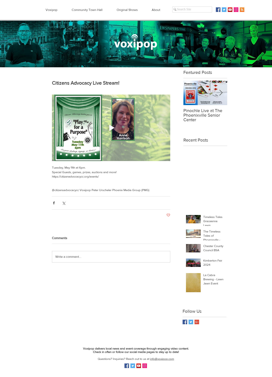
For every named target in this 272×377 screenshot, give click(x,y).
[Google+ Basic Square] (197, 322)
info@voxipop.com (162, 358)
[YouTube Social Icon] (230, 9)
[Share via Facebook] (54, 203)
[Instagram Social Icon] (236, 9)
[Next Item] (221, 93)
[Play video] (111, 128)
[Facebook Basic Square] (218, 9)
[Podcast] (242, 9)
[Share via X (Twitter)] (64, 203)
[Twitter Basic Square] (224, 9)
